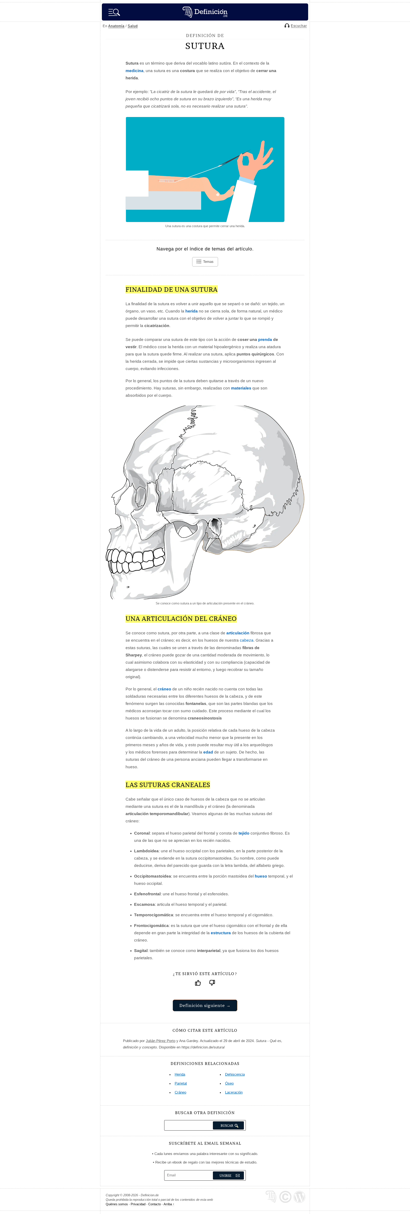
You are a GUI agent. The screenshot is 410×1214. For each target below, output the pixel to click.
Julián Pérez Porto (160, 1041)
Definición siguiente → (205, 1005)
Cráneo (180, 1092)
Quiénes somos (117, 1204)
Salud (133, 26)
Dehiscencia (235, 1074)
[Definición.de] (205, 12)
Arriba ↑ (169, 1204)
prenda (265, 339)
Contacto (154, 1204)
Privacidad (138, 1204)
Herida (180, 1074)
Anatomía (116, 26)
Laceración (234, 1092)
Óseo (229, 1083)
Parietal (181, 1083)
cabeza (246, 640)
